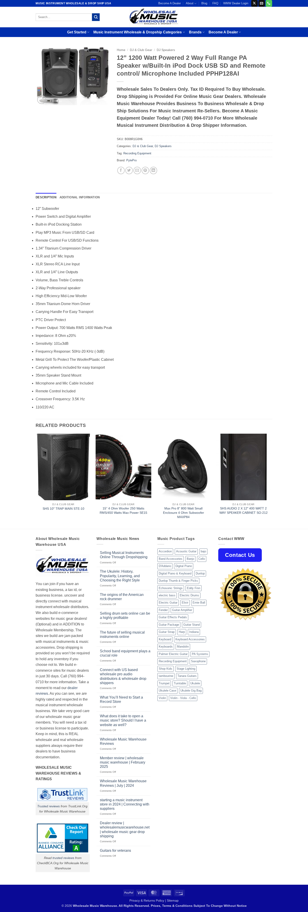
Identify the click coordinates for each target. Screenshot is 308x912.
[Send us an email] (261, 3)
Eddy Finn (193, 588)
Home (121, 50)
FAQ (215, 3)
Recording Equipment (137, 153)
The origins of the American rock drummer (122, 597)
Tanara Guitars (187, 676)
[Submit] (96, 17)
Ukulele (195, 683)
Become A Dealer (169, 3)
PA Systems (200, 654)
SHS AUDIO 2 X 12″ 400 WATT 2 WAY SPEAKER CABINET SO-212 (243, 510)
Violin (162, 698)
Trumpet (164, 683)
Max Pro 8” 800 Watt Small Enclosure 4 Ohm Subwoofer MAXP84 (183, 512)
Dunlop (200, 573)
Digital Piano (183, 566)
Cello (201, 558)
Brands (195, 32)
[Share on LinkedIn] (153, 170)
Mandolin (183, 646)
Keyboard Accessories (190, 639)
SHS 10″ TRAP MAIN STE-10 (63, 508)
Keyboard (165, 639)
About (189, 3)
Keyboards (166, 646)
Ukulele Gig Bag (191, 690)
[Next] (271, 480)
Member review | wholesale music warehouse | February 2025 (122, 762)
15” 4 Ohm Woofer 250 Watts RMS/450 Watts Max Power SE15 (123, 510)
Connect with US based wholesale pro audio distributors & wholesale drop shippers (123, 676)
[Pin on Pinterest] (145, 170)
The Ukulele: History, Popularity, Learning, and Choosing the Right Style (120, 575)
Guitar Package (169, 624)
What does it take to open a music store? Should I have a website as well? (123, 720)
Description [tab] (46, 197)
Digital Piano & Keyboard (175, 573)
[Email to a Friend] (137, 170)
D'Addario (165, 566)
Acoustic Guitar (186, 551)
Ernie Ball (199, 602)
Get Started (76, 32)
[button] (41, 99)
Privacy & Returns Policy (146, 900)
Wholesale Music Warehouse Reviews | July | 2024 (123, 783)
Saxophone (198, 661)
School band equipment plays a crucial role (125, 653)
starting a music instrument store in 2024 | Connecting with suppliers (124, 804)
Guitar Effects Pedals (173, 617)
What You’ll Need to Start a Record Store (121, 699)
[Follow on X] (254, 3)
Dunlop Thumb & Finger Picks (178, 580)
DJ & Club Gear (141, 50)
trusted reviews (63, 858)
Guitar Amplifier (182, 610)
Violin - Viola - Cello (183, 698)
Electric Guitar (168, 602)
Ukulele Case (167, 690)
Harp (182, 632)
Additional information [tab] (80, 197)
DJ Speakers (166, 50)
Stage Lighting (186, 668)
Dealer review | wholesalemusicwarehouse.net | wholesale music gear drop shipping (124, 829)
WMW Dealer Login (235, 3)
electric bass (167, 595)
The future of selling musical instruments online (122, 634)
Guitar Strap (167, 632)
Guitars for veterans (115, 850)
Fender (163, 610)
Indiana (194, 632)
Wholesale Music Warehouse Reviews (123, 741)
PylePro (131, 160)
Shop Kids (165, 668)
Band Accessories (170, 558)
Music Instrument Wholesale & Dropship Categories (137, 32)
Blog (204, 3)
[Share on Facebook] (121, 170)
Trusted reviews (48, 806)
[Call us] (269, 3)
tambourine (166, 676)
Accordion (165, 551)
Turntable (180, 683)
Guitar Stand (191, 624)
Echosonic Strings (171, 588)
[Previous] (35, 480)
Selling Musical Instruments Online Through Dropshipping (123, 555)
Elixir (185, 602)
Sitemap (173, 900)
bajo (203, 551)
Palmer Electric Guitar (173, 654)
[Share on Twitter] (129, 170)
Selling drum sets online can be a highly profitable (125, 615)
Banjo (190, 558)
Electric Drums (189, 595)
